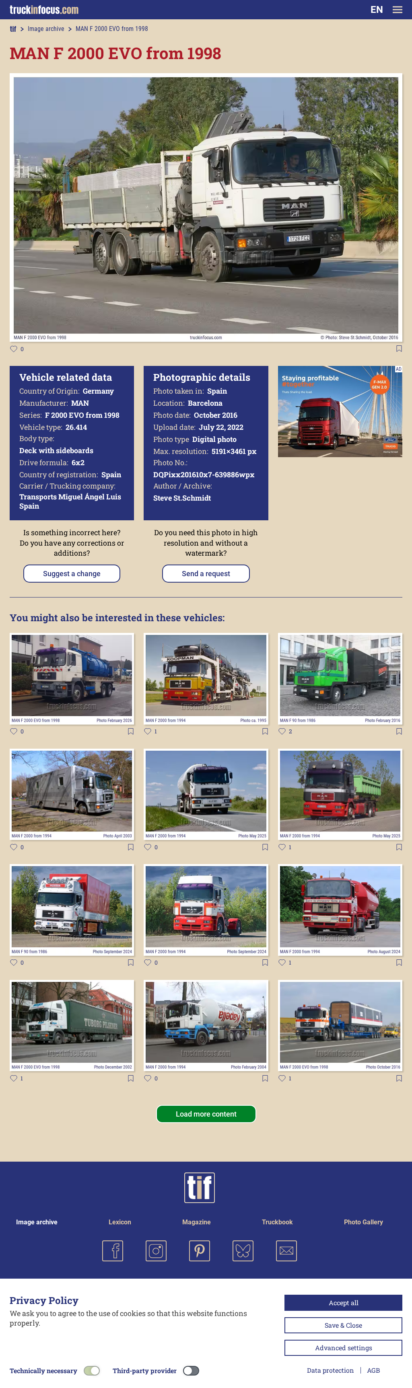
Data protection (330, 1370)
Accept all (343, 1302)
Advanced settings (343, 1347)
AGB (373, 1370)
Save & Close (343, 1325)
